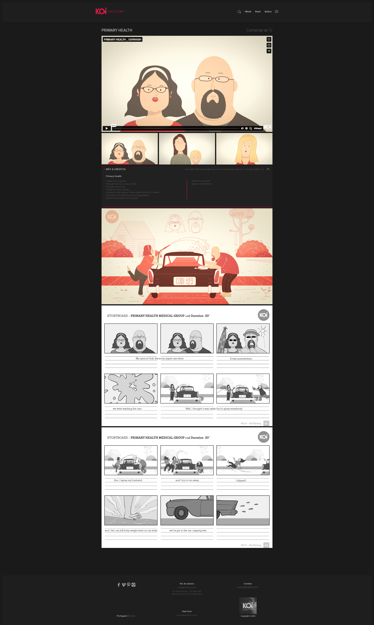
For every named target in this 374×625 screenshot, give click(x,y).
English (132, 616)
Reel (257, 11)
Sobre (268, 11)
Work (248, 11)
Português (122, 616)
